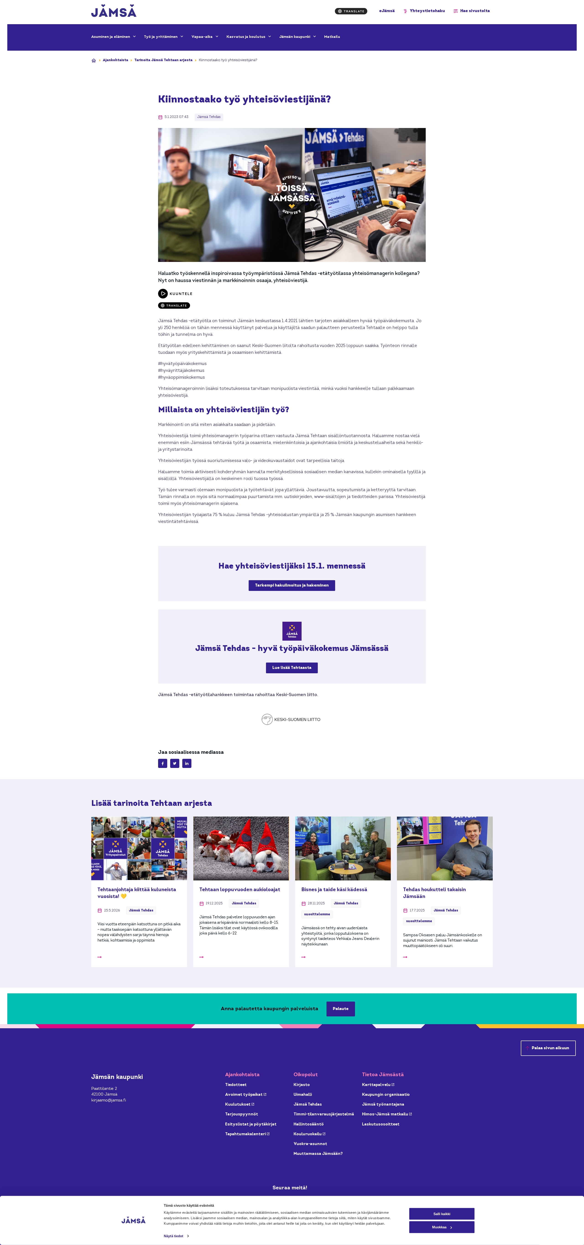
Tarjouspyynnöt (241, 1114)
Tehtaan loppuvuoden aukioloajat (239, 889)
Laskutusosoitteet (380, 1124)
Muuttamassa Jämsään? (318, 1154)
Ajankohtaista (115, 60)
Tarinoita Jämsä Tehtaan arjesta (163, 60)
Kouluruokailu (309, 1134)
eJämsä (387, 11)
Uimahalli (303, 1095)
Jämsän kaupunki (295, 37)
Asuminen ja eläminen (111, 37)
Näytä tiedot (173, 1236)
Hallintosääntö (309, 1124)
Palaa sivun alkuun (550, 1048)
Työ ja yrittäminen (161, 37)
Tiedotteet (236, 1085)
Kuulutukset (239, 1104)
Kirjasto (302, 1085)
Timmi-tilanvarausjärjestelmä (324, 1114)
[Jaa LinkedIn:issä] (186, 763)
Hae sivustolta (475, 11)
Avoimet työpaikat (245, 1095)
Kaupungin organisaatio (386, 1095)
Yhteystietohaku (427, 11)
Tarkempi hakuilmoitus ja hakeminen (292, 587)
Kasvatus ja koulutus (246, 37)
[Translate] (351, 11)
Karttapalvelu (378, 1085)
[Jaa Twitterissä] (174, 763)
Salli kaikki (441, 1214)
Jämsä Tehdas (308, 1104)
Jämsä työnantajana (383, 1104)
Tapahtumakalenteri (247, 1134)
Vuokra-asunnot (310, 1144)
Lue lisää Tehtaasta (291, 668)
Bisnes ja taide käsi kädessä (334, 889)
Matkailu (332, 37)
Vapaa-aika (202, 37)
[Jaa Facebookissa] (162, 763)
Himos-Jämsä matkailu (387, 1114)
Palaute (341, 1009)
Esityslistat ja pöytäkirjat (250, 1124)
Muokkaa (439, 1227)
